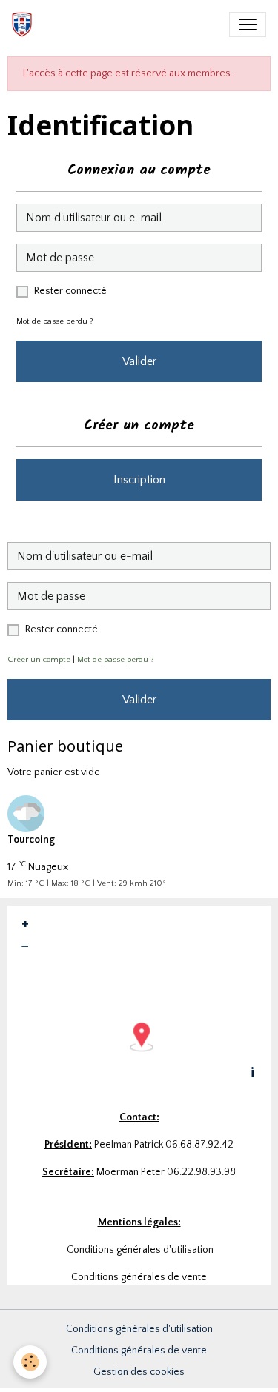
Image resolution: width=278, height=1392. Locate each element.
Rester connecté (70, 291)
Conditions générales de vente (139, 1350)
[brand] (25, 24)
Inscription (139, 479)
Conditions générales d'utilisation (139, 1329)
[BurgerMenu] (247, 24)
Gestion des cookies (139, 1372)
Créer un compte (38, 659)
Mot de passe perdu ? (54, 321)
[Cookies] (30, 1362)
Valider (139, 361)
